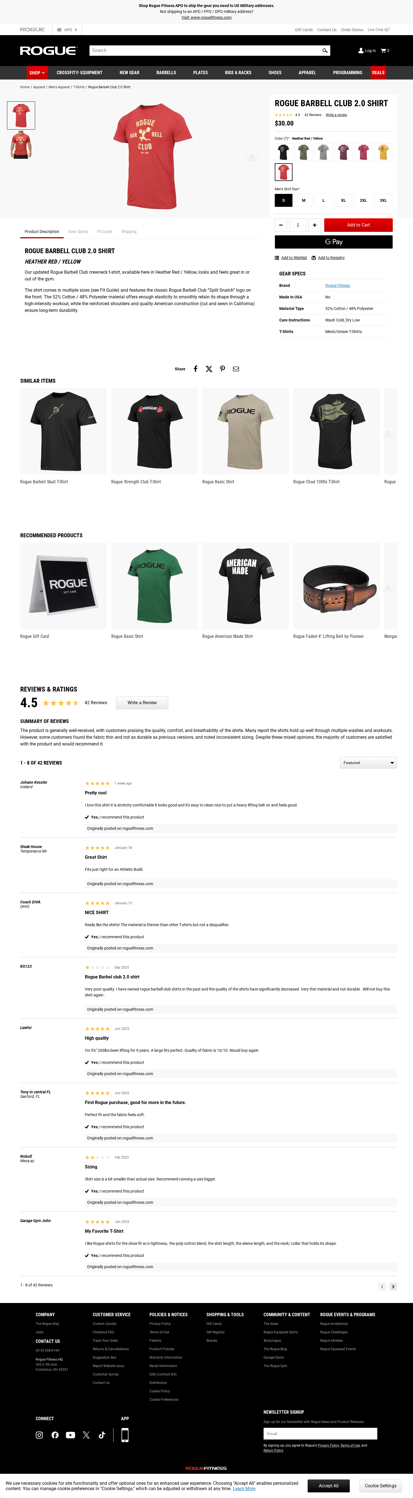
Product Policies (161, 1349)
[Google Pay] (334, 242)
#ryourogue (272, 1341)
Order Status (352, 30)
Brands (211, 1341)
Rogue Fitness (337, 285)
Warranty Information (165, 1357)
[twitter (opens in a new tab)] (86, 1435)
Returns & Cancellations (111, 1349)
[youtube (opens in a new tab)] (70, 1435)
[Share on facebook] (195, 369)
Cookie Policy (159, 1391)
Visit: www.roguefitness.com (206, 17)
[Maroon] (343, 152)
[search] (209, 50)
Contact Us (327, 30)
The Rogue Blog (275, 1349)
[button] (325, 50)
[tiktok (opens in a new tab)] (102, 1435)
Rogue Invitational (334, 1324)
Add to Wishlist (294, 257)
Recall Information (163, 1366)
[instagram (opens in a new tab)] (39, 1435)
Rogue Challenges (334, 1332)
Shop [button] (35, 73)
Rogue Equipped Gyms (281, 1332)
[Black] (283, 152)
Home (25, 87)
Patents (155, 1341)
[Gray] (323, 152)
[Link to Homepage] (49, 51)
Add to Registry (331, 257)
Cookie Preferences (163, 1400)
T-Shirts (79, 87)
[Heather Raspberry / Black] (363, 152)
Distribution (158, 1383)
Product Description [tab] (42, 231)
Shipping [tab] (129, 231)
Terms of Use (159, 1332)
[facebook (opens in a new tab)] (55, 1435)
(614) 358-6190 (47, 1350)
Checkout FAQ (103, 1332)
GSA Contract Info (163, 1374)
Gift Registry (215, 1332)
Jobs (39, 1332)
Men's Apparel (59, 87)
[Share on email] (236, 369)
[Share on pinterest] (222, 369)
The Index (271, 1324)
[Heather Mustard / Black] (383, 152)
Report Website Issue (108, 1366)
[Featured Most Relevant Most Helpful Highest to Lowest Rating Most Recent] (368, 763)
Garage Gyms (274, 1357)
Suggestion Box (104, 1357)
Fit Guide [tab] (104, 231)
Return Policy (273, 1450)
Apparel (39, 87)
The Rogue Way (47, 1324)
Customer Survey (106, 1374)
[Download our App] (125, 1435)
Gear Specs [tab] (78, 231)
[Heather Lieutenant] (303, 152)
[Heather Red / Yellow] (283, 172)
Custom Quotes (104, 1324)
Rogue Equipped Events (338, 1349)
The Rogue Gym (275, 1366)
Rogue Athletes (331, 1341)
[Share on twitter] (209, 369)
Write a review (336, 115)
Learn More (244, 1488)
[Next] (393, 1287)
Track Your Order (105, 1341)
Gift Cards (304, 30)
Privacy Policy (160, 1324)
